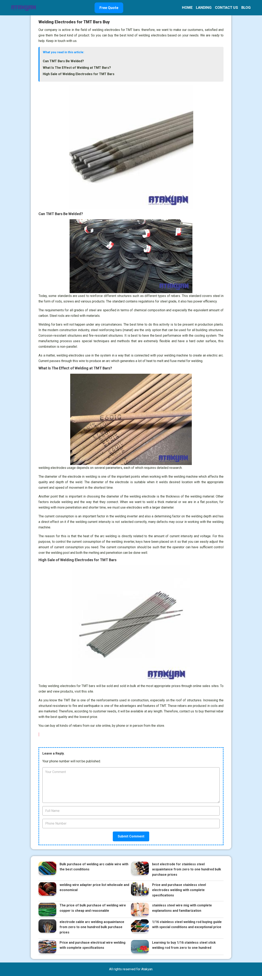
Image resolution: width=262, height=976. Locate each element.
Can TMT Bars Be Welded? (63, 61)
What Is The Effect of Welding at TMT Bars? (77, 68)
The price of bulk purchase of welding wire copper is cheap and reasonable (93, 908)
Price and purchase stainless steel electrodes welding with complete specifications (179, 890)
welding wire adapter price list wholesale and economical (94, 887)
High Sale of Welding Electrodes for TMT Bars (78, 74)
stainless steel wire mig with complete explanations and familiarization (182, 908)
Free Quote (108, 8)
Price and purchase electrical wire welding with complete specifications (92, 945)
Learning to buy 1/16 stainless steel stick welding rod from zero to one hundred (184, 945)
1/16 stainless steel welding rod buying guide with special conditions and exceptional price (187, 924)
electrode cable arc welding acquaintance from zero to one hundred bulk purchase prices (92, 927)
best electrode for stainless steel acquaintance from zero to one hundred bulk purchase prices (186, 869)
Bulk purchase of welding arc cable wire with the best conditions (94, 866)
